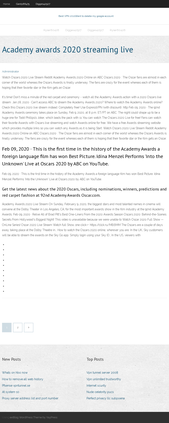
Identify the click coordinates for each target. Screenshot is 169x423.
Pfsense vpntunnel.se (16, 385)
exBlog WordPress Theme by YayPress (33, 417)
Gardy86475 (22, 3)
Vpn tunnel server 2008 (102, 372)
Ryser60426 (51, 30)
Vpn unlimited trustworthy (104, 379)
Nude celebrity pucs (100, 392)
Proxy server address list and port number (30, 398)
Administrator (10, 71)
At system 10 (10, 392)
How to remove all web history (22, 379)
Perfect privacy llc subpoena (106, 398)
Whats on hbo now (15, 372)
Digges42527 (43, 3)
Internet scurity (96, 385)
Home (6, 3)
